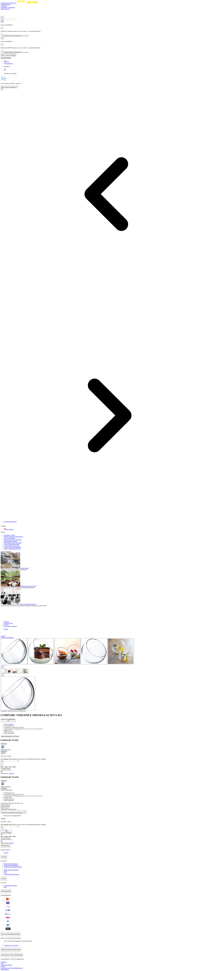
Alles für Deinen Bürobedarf (11, 544)
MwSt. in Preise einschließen (8, 87)
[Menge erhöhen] (18, 761)
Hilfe (5, 871)
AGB (2, 963)
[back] (2, 17)
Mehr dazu (3, 743)
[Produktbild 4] (20, 671)
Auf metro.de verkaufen (10, 885)
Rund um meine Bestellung (11, 865)
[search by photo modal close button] (2, 28)
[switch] (6, 58)
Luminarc (10, 724)
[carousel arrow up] (2, 667)
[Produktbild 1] (3, 671)
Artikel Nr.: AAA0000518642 (8, 719)
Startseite (6, 621)
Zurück (6, 629)
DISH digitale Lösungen (10, 541)
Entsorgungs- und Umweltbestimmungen (12, 968)
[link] (109, 70)
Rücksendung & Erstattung (11, 870)
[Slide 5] (6, 665)
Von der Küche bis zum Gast (11, 545)
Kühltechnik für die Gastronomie (13, 542)
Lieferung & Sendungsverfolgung (13, 867)
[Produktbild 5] (26, 671)
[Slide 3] (4, 665)
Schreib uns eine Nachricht (11, 945)
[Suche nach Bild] (2, 21)
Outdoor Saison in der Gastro (28, 586)
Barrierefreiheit (5, 969)
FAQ (5, 873)
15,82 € (3, 753)
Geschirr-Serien (24, 568)
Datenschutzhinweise (6, 965)
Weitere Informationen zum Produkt (10, 736)
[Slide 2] (2, 665)
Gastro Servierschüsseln (10, 626)
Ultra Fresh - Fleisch (9, 535)
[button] (108, 633)
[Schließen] (2, 89)
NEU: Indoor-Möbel (9, 538)
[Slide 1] (1, 665)
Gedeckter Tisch (8, 623)
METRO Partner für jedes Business (13, 536)
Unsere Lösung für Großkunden (12, 547)
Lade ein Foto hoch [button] (8, 35)
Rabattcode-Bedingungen (11, 864)
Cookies (3, 966)
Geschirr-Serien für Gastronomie (12, 539)
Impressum (3, 962)
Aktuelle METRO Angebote (11, 874)
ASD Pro (11, 773)
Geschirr (6, 624)
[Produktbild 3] (14, 671)
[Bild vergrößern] (18, 693)
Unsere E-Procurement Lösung (12, 548)
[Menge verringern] (1, 761)
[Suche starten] (2, 38)
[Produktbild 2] (9, 671)
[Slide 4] (5, 665)
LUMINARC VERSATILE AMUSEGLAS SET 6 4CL (32, 715)
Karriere (6, 852)
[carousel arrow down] (2, 675)
